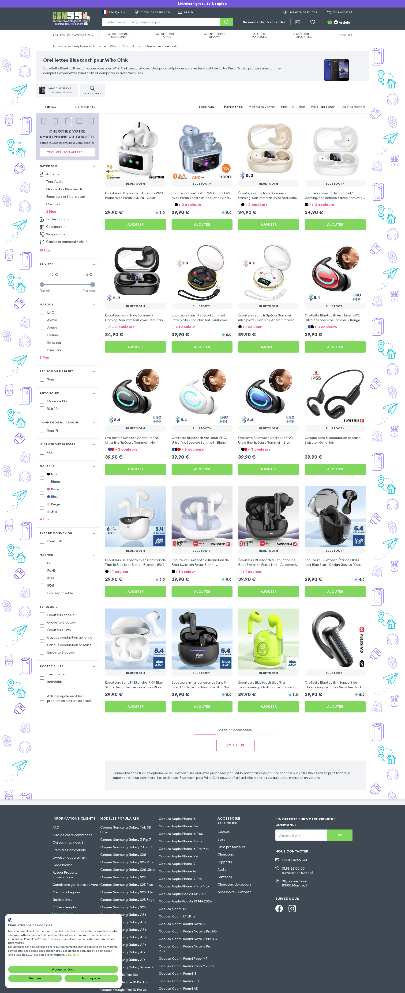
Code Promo (62, 865)
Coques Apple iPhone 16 (177, 819)
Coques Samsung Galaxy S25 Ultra (127, 892)
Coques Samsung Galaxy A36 (123, 930)
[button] (202, 204)
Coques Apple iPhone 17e (178, 856)
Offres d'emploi (64, 907)
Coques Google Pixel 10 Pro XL (123, 990)
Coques (224, 832)
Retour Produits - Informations (65, 874)
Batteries (225, 877)
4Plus (44, 519)
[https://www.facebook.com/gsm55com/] (279, 908)
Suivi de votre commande (72, 835)
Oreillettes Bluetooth (161, 46)
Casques (53, 204)
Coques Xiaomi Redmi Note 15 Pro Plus (185, 948)
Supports (225, 862)
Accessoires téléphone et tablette (79, 46)
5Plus (44, 357)
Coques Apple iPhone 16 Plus (181, 834)
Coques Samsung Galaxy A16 (123, 960)
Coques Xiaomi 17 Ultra (177, 916)
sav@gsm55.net (294, 860)
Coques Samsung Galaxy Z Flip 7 (125, 839)
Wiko (113, 46)
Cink (124, 46)
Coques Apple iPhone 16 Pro (180, 841)
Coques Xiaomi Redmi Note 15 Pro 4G (188, 939)
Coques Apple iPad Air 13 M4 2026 (185, 901)
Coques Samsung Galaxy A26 (123, 945)
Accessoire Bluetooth (234, 892)
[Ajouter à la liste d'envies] (159, 125)
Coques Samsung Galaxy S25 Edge (127, 900)
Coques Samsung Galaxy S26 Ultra (127, 869)
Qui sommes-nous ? (67, 842)
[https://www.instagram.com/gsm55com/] (292, 908)
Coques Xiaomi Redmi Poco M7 (183, 958)
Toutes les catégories (71, 35)
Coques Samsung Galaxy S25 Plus (126, 885)
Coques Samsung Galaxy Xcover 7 (127, 967)
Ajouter (136, 224)
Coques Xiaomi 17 (172, 909)
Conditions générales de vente (76, 885)
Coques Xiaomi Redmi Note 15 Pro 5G (188, 931)
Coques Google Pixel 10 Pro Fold (125, 982)
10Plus (45, 250)
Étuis (221, 839)
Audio (136, 46)
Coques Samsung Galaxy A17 (123, 952)
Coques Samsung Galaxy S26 (123, 854)
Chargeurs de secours (234, 884)
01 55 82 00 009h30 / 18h (156, 12)
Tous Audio (55, 181)
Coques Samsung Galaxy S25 (123, 877)
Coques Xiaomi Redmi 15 (177, 973)
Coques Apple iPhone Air (178, 871)
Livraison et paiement (69, 857)
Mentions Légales (66, 892)
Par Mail (190, 12)
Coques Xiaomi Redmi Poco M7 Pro (186, 966)
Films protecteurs (231, 847)
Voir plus (235, 745)
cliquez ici (72, 954)
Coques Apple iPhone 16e (178, 826)
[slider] (42, 284)
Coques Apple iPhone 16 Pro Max (184, 849)
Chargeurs (226, 854)
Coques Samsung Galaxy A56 (123, 915)
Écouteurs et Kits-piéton (65, 196)
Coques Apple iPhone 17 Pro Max (184, 886)
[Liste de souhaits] (312, 22)
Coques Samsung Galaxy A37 (123, 937)
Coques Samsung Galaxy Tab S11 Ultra (125, 829)
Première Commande (69, 850)
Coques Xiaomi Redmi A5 (178, 988)
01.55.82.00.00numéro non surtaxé (297, 870)
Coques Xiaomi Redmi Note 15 (182, 924)
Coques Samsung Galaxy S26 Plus (126, 862)
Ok (340, 835)
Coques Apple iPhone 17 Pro (180, 879)
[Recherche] (226, 22)
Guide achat (62, 900)
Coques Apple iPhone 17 (177, 864)
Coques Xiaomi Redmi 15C (179, 981)
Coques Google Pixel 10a (119, 975)
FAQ (55, 827)
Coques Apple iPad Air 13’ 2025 (182, 894)
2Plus (51, 211)
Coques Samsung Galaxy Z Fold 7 (126, 847)
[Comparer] (150, 125)
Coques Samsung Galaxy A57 (123, 922)
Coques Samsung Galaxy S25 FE (125, 907)
